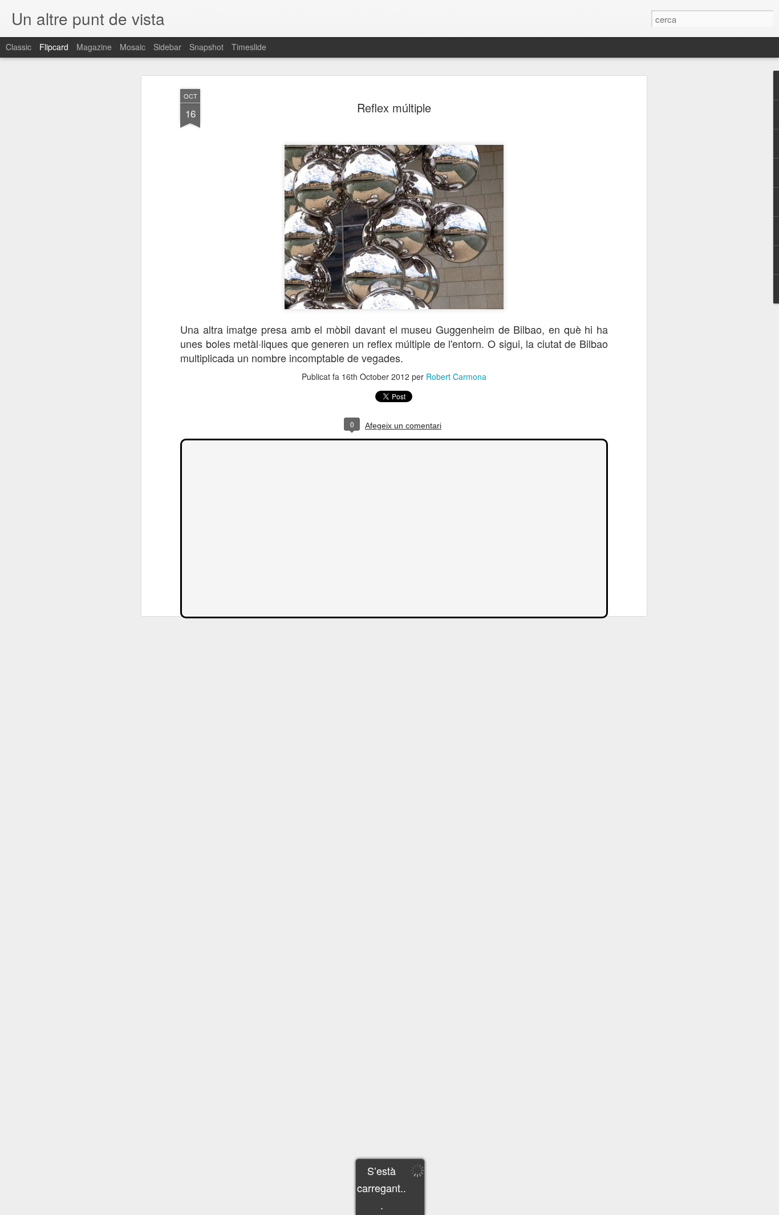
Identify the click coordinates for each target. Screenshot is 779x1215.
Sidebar (167, 46)
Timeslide (249, 46)
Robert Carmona (456, 376)
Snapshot (206, 46)
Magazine (94, 46)
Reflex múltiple (394, 107)
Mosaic (132, 46)
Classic (18, 46)
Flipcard (53, 46)
